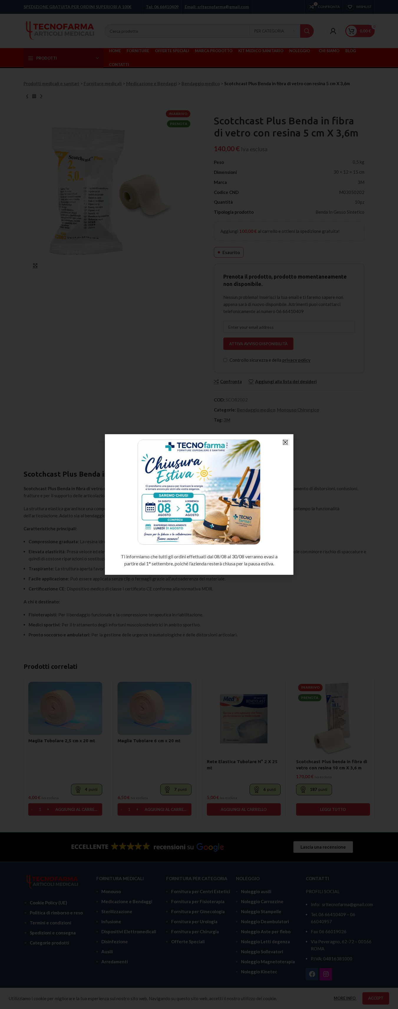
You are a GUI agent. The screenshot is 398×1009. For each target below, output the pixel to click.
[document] (199, 504)
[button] (285, 442)
